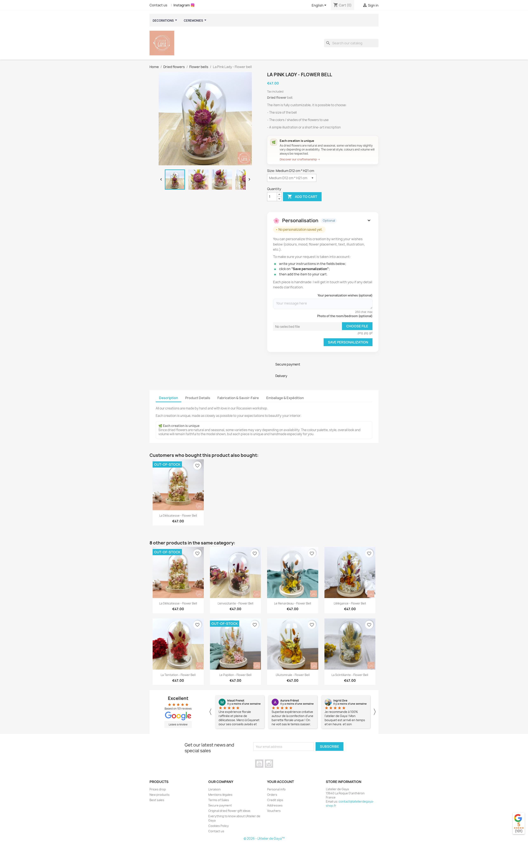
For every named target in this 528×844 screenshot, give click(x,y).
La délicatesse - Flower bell (178, 515)
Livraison (214, 789)
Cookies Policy (218, 826)
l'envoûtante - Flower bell (235, 603)
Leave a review (178, 724)
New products (160, 795)
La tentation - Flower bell (178, 675)
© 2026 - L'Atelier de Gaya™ (264, 838)
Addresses (275, 805)
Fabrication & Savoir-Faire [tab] (238, 398)
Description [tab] (168, 398)
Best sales (157, 800)
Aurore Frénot (289, 700)
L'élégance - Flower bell (350, 603)
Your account (280, 781)
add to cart (302, 196)
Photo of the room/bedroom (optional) (344, 316)
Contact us (158, 5)
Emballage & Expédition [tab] (285, 398)
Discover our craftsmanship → (300, 159)
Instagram (181, 5)
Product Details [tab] (197, 398)
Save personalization (348, 342)
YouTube (259, 763)
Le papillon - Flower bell (235, 675)
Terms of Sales (218, 800)
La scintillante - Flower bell (349, 675)
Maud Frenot (235, 700)
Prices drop (158, 789)
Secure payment (220, 805)
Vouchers (274, 811)
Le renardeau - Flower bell (292, 603)
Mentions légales (220, 795)
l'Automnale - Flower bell (293, 675)
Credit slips (275, 800)
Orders (272, 795)
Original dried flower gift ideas (229, 811)
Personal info (276, 789)
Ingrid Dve (340, 700)
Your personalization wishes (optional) (345, 295)
